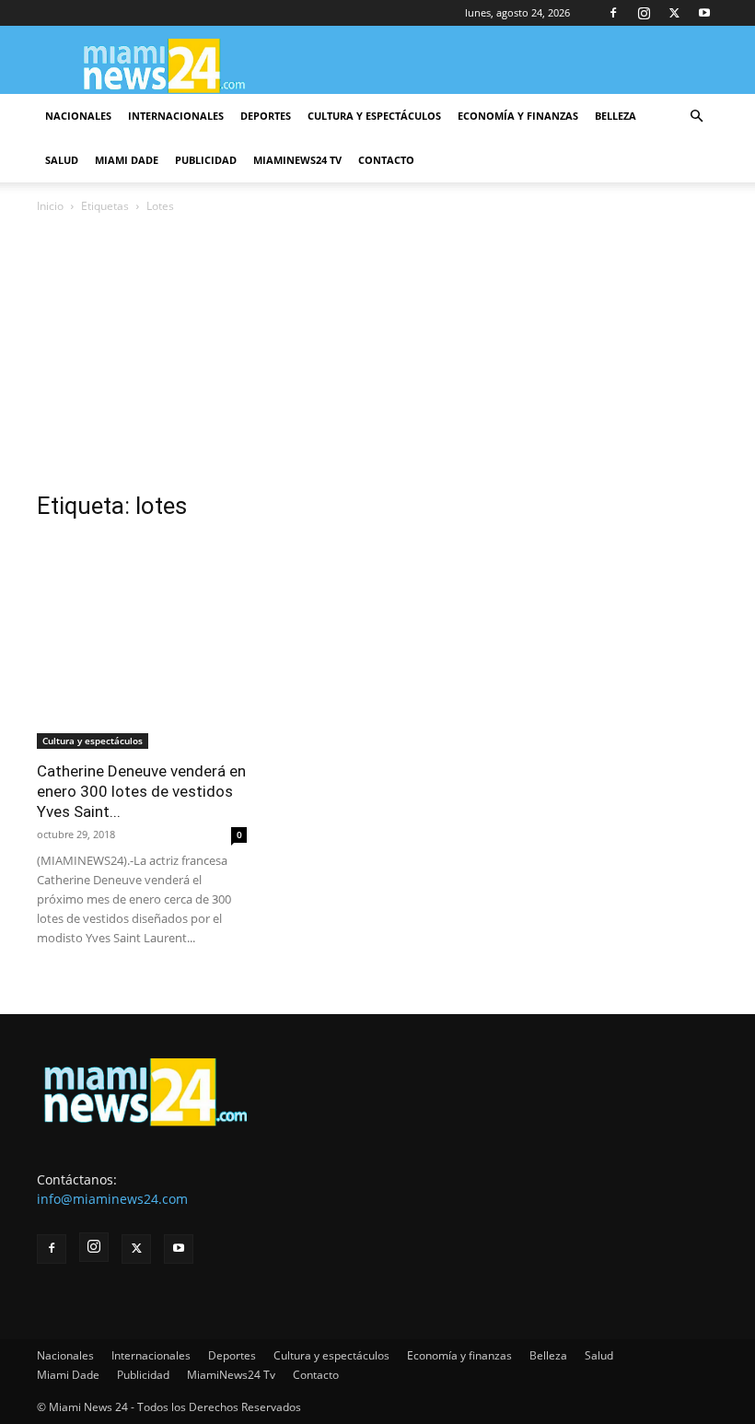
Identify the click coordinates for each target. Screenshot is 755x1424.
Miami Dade (126, 160)
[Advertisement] (377, 355)
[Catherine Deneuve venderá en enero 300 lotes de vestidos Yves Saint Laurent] (142, 644)
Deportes (265, 116)
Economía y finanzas (518, 116)
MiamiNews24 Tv (297, 160)
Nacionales (78, 116)
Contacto (386, 160)
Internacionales (176, 116)
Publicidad (206, 160)
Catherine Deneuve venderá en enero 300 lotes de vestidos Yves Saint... (141, 791)
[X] (674, 13)
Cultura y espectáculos (374, 116)
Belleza (615, 116)
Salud (61, 160)
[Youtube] (704, 13)
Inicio (50, 206)
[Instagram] (643, 13)
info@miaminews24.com (112, 1199)
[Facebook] (613, 13)
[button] (696, 116)
